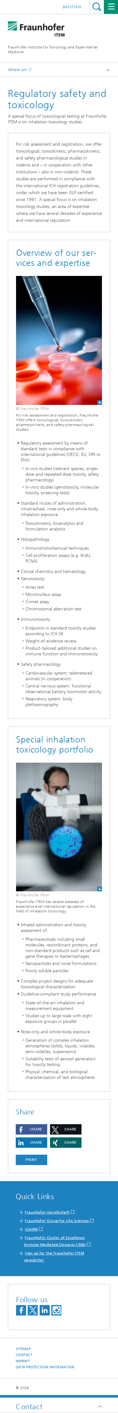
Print (31, 1160)
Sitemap (23, 1349)
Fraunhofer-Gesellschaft (47, 1212)
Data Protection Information (45, 1367)
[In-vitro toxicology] (59, 340)
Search (97, 7)
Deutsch (72, 7)
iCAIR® (31, 1229)
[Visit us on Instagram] (56, 1310)
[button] (31, 1129)
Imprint (23, 1361)
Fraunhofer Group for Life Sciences (57, 1221)
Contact (24, 1355)
